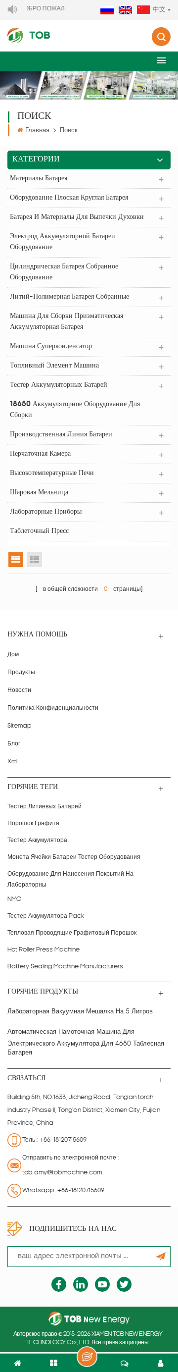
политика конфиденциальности (52, 708)
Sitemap (19, 726)
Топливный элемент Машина (54, 365)
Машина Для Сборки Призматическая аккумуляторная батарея (66, 322)
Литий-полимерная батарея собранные (69, 297)
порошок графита (33, 824)
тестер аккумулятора (37, 841)
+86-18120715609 (63, 1140)
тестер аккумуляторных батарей (58, 385)
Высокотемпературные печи (52, 473)
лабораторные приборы (46, 512)
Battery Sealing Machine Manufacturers (65, 967)
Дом (13, 655)
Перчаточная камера (40, 454)
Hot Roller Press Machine (43, 950)
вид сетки (15, 559)
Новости (19, 690)
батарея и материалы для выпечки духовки (77, 217)
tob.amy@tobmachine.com (62, 1173)
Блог (13, 744)
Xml (12, 762)
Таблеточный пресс (39, 531)
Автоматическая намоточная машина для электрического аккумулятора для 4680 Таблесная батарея (85, 1042)
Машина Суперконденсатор (51, 346)
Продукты (21, 673)
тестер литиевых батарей (44, 807)
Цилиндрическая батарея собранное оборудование (64, 272)
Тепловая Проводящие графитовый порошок (71, 933)
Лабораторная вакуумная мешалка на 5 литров (80, 1011)
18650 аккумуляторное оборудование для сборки (75, 410)
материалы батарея (38, 178)
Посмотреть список (34, 559)
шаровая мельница (39, 492)
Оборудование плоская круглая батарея (69, 198)
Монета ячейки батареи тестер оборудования (73, 857)
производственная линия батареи (61, 434)
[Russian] (107, 10)
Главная (37, 130)
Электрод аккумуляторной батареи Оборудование (62, 242)
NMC (14, 899)
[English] (125, 10)
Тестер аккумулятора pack (45, 916)
